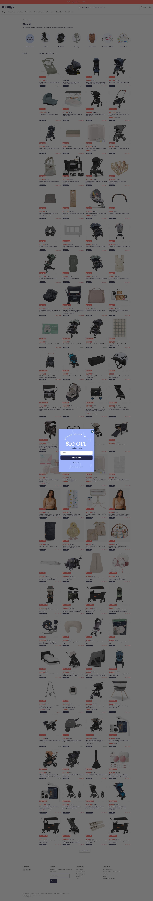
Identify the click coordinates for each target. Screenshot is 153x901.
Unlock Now (76, 458)
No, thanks (76, 463)
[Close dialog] (92, 431)
